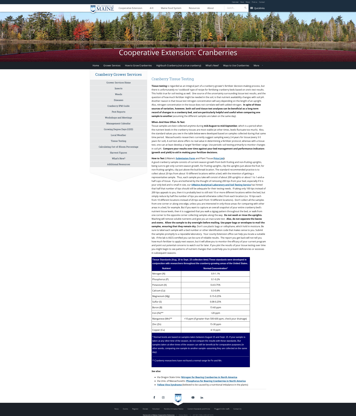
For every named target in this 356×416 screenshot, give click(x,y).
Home (96, 65)
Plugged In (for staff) (221, 409)
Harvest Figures (118, 152)
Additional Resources (118, 164)
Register (135, 409)
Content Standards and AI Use (199, 409)
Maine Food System (171, 8)
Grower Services (112, 65)
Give (242, 2)
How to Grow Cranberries (138, 65)
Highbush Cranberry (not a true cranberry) (178, 65)
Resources (194, 8)
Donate (145, 409)
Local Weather (118, 135)
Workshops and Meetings (118, 117)
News (248, 2)
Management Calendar (118, 123)
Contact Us (237, 409)
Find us (254, 2)
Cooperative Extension (130, 8)
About (210, 8)
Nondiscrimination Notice (173, 409)
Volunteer (156, 409)
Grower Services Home (118, 82)
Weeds (118, 94)
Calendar (235, 2)
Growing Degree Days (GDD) (118, 129)
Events (125, 409)
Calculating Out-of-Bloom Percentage (118, 146)
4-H (151, 8)
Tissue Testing (118, 140)
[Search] (245, 7)
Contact (262, 2)
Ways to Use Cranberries (236, 65)
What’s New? (212, 65)
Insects (118, 88)
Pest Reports (118, 111)
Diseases (118, 100)
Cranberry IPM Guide (118, 105)
